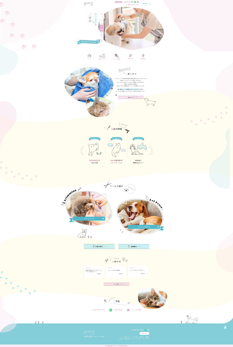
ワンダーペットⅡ (116, 345)
